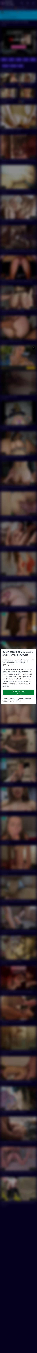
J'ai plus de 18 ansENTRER (18, 692)
